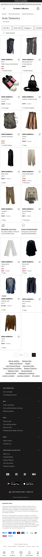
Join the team (8, 463)
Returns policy (8, 411)
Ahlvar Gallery (13, 361)
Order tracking (8, 405)
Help (5, 437)
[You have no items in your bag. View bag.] (38, 8)
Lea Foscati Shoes (13, 366)
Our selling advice (9, 424)
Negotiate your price (8, 229)
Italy (37, 546)
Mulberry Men (13, 371)
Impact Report (8, 460)
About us (6, 454)
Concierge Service (10, 395)
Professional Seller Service (13, 430)
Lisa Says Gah (28, 366)
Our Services (8, 388)
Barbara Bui (26, 361)
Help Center (7, 440)
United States (21, 546)
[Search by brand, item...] (4, 8)
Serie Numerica (14, 14)
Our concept (7, 392)
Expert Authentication (29, 229)
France (5, 546)
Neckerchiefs (11, 373)
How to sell (7, 421)
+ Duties (8, 104)
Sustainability (8, 457)
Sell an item (7, 427)
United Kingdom (12, 546)
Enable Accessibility (21, 1)
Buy (4, 401)
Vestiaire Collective (11, 450)
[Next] (26, 355)
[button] (38, 8)
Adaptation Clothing (26, 373)
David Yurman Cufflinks (12, 368)
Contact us (7, 444)
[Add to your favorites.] (18, 60)
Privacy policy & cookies (20, 497)
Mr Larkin (36, 376)
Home (4, 14)
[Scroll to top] (34, 355)
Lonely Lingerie (8, 376)
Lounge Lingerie (23, 376)
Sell (5, 418)
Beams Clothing (30, 368)
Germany (28, 546)
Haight (27, 363)
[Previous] (16, 355)
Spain (33, 546)
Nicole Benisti (26, 371)
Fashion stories (8, 466)
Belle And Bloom (16, 363)
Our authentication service (13, 408)
